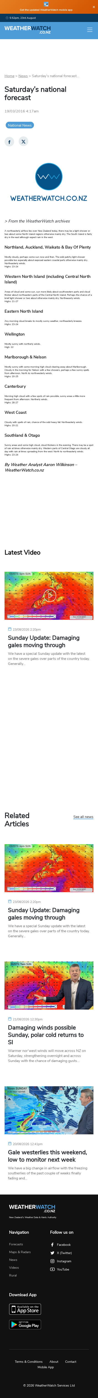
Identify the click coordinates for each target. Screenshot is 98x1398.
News (23, 76)
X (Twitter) (64, 1253)
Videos (14, 1267)
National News (20, 125)
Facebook (64, 1245)
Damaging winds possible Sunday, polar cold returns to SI (46, 1035)
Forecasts (16, 1244)
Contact (70, 1362)
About (53, 1362)
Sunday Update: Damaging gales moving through (44, 641)
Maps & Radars (20, 1252)
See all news (83, 817)
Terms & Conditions (29, 1362)
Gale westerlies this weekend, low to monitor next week (47, 1156)
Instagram (64, 1261)
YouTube (63, 1269)
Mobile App (46, 1367)
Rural (13, 1275)
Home (9, 76)
